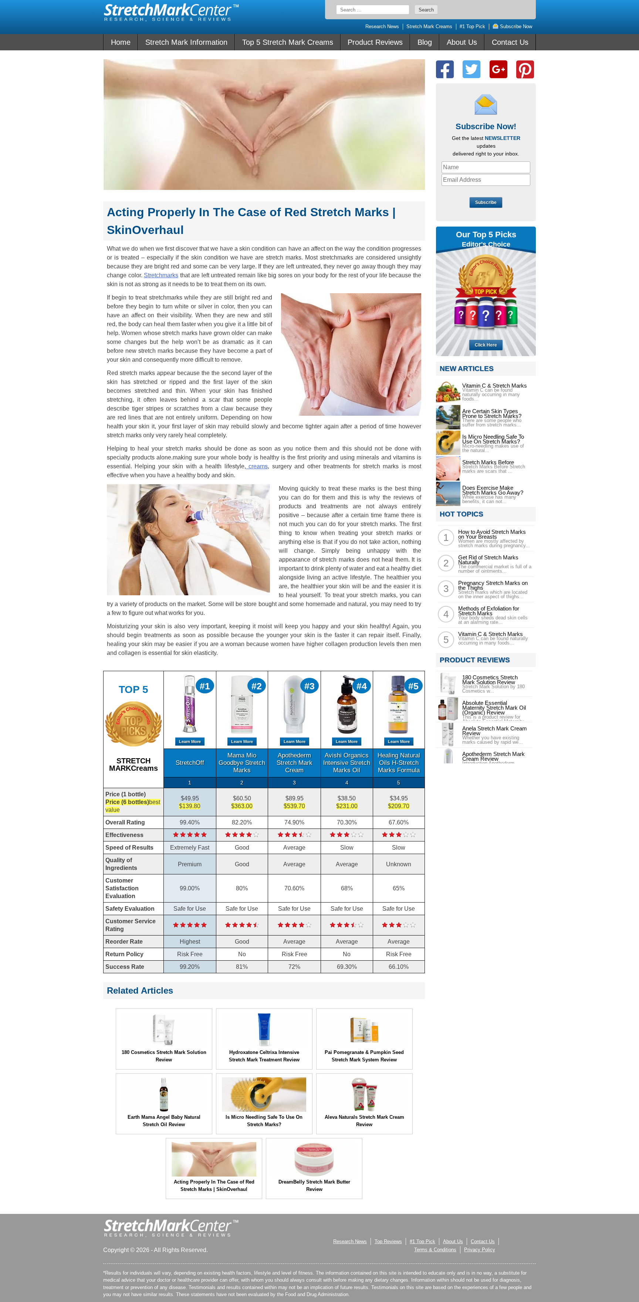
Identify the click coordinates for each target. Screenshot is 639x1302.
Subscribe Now (515, 26)
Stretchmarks (161, 275)
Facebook (445, 69)
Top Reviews (388, 1241)
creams (257, 466)
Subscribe (486, 202)
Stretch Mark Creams (429, 26)
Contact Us (510, 42)
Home (121, 42)
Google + (498, 69)
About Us (462, 42)
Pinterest (525, 69)
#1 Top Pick (472, 26)
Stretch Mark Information (186, 42)
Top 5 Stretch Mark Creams (287, 42)
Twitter (471, 69)
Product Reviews (375, 42)
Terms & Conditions (435, 1249)
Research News (382, 26)
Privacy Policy (479, 1249)
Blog (424, 42)
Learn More (190, 741)
